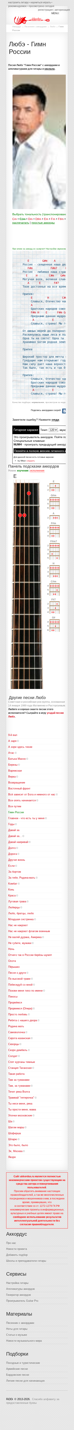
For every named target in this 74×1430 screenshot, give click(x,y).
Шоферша (14, 1133)
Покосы (12, 996)
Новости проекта (16, 1248)
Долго (12, 847)
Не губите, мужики (19, 943)
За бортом (14, 871)
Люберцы (14, 907)
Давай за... (15, 836)
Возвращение (16, 782)
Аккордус (16, 26)
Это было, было (18, 1145)
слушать (31, 461)
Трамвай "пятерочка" (21, 1097)
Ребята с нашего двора (22, 1020)
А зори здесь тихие (20, 746)
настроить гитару (18, 2)
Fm (53, 219)
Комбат (12, 883)
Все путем (14, 806)
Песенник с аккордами (35, 26)
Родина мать (16, 1026)
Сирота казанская (19, 1038)
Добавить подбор (17, 1254)
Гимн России (16, 812)
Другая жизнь (16, 859)
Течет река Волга (19, 1091)
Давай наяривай (18, 842)
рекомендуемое (17, 6)
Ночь (11, 949)
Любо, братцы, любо (21, 913)
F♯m (61, 219)
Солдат (12, 1056)
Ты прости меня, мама (22, 1109)
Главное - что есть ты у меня (26, 818)
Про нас (11, 1242)
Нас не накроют (18, 925)
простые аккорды (43, 222)
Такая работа (16, 1073)
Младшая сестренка (21, 919)
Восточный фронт (19, 788)
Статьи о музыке (16, 1334)
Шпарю (12, 1139)
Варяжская (15, 770)
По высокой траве (19, 978)
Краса (12, 895)
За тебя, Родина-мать (21, 877)
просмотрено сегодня (41, 6)
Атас (11, 752)
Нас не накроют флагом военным (29, 931)
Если (11, 865)
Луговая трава (17, 901)
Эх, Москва (15, 1151)
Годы (11, 824)
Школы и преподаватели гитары (26, 1260)
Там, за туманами (19, 1085)
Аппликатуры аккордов (20, 1288)
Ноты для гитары (16, 1328)
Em (46, 219)
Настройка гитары (17, 1282)
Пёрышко (14, 966)
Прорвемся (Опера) (20, 1008)
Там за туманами (18, 1079)
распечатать (20, 222)
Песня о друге (17, 972)
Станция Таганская (20, 1067)
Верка (12, 776)
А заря (12, 740)
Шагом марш (16, 1127)
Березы (12, 764)
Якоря (12, 1157)
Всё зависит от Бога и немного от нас (31, 794)
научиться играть (41, 2)
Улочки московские (20, 1115)
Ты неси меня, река (20, 1103)
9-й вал (12, 735)
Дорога (12, 853)
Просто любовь (17, 1014)
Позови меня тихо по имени (25, 990)
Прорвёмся (15, 1002)
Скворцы (13, 1044)
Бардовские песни (17, 1374)
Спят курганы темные (21, 1061)
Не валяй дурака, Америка (25, 937)
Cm (14, 219)
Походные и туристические (23, 1362)
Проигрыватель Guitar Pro (22, 1300)
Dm (30, 219)
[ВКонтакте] (64, 411)
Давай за (13, 830)
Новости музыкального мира (24, 1340)
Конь (11, 889)
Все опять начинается (22, 800)
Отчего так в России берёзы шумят (30, 954)
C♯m (22, 219)
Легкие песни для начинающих (25, 1380)
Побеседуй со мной (20, 984)
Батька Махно (17, 758)
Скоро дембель (17, 1050)
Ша (10, 1121)
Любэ (52, 26)
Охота (12, 960)
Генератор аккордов (18, 1294)
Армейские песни (17, 1368)
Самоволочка (16, 1032)
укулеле (49, 68)
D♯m (38, 219)
